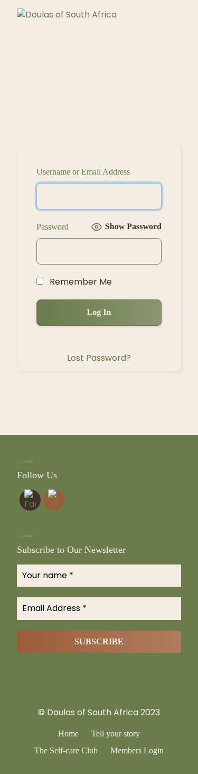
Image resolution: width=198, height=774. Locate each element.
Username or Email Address (83, 171)
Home (68, 733)
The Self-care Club (66, 750)
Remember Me (80, 282)
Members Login (137, 750)
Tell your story (115, 733)
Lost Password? (99, 358)
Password (52, 226)
